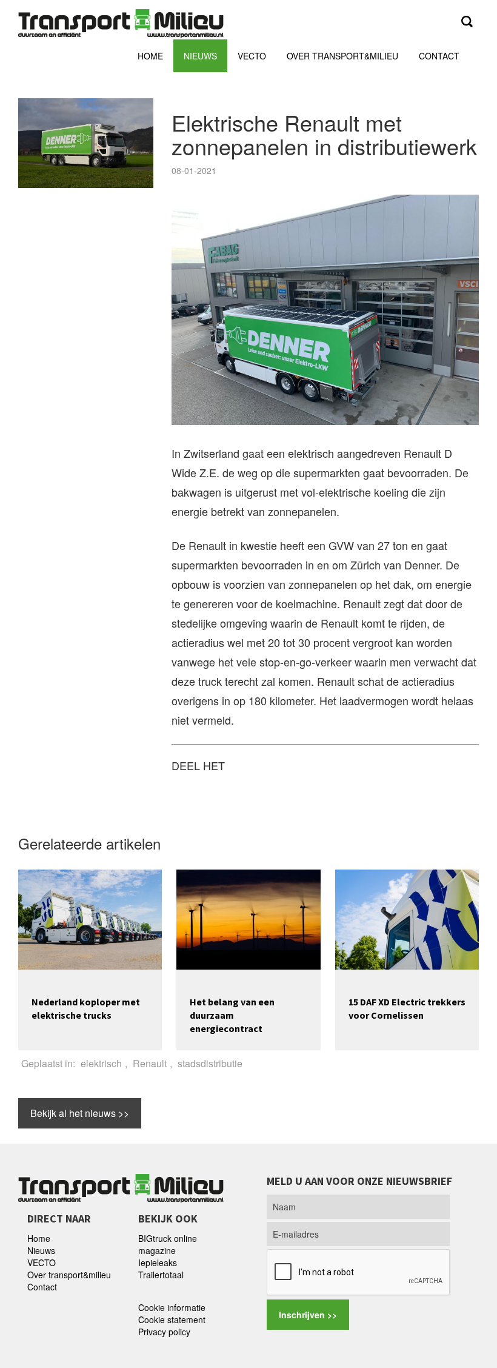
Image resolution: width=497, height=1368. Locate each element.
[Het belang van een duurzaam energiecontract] (248, 918)
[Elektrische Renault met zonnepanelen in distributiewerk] (325, 308)
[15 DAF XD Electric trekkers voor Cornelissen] (407, 918)
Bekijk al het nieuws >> (79, 1113)
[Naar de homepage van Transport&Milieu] (121, 21)
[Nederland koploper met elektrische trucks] (90, 918)
